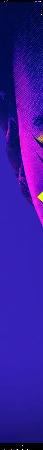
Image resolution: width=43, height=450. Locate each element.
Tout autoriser (39, 444)
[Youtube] (42, 14)
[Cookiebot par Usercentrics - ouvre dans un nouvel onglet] (3, 449)
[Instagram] (42, 10)
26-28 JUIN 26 (25, 1)
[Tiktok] (42, 12)
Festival (29, 1)
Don (38, 1)
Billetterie (32, 1)
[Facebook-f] (42, 16)
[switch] (17, 449)
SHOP (36, 1)
